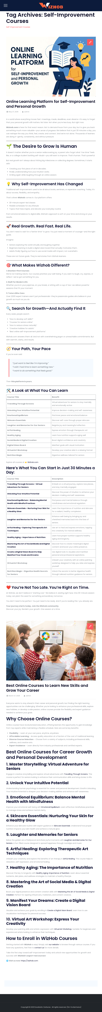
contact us (39, 947)
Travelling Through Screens (76, 774)
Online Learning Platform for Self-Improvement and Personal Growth (50, 104)
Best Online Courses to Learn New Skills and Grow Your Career (47, 688)
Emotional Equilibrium (50, 807)
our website (54, 944)
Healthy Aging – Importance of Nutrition (26, 537)
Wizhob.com (32, 462)
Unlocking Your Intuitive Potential (23, 493)
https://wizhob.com (29, 960)
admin (26, 112)
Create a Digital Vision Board (59, 910)
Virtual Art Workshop (63, 929)
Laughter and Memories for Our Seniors (26, 519)
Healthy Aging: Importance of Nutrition (52, 873)
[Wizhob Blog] (51, 5)
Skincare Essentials (62, 826)
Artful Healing (69, 859)
